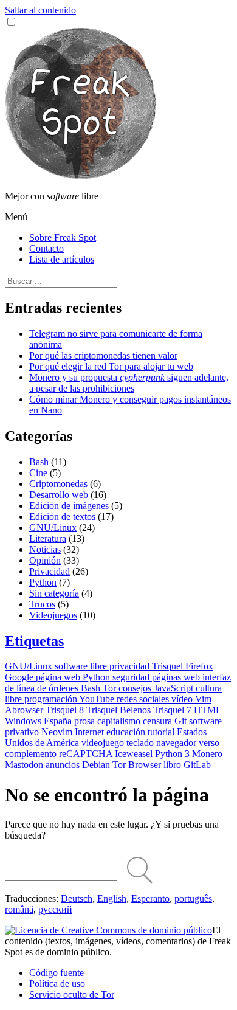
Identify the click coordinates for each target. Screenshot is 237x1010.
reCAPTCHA (87, 754)
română (19, 909)
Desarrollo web (58, 494)
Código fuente (56, 972)
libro (173, 764)
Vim (203, 699)
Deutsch (76, 898)
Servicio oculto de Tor (71, 994)
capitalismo (120, 721)
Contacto (46, 248)
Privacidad (49, 571)
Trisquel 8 (66, 710)
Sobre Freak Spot (62, 237)
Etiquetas (34, 641)
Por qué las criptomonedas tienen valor (103, 355)
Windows (24, 721)
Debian (97, 764)
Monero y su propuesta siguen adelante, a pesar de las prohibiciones (128, 382)
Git (181, 721)
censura (158, 721)
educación (127, 732)
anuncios (64, 764)
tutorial (162, 732)
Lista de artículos (61, 259)
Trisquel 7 (173, 710)
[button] (11, 22)
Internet (90, 732)
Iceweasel (135, 754)
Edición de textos (62, 516)
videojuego (103, 743)
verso (209, 743)
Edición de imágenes (69, 505)
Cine (38, 473)
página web (59, 677)
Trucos (42, 604)
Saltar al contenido (40, 10)
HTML (208, 710)
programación (51, 699)
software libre (82, 666)
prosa (85, 721)
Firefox (199, 666)
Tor (110, 688)
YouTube (98, 699)
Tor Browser (137, 764)
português (193, 898)
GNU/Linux (53, 527)
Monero (207, 754)
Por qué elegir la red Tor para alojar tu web (111, 366)
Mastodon (25, 764)
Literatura (47, 538)
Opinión (45, 560)
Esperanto (150, 898)
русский (55, 909)
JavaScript (175, 688)
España (59, 721)
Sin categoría (54, 593)
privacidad (130, 666)
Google (20, 677)
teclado (141, 743)
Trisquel (168, 666)
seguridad (132, 677)
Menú (16, 217)
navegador (177, 743)
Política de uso (57, 983)
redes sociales (144, 699)
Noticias (45, 549)
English (111, 898)
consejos (136, 688)
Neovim (58, 732)
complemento (32, 754)
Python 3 (173, 754)
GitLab (197, 764)
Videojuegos (53, 615)
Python (43, 582)
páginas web (177, 677)
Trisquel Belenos (119, 710)
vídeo (183, 699)
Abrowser (25, 710)
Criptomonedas (58, 484)
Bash (39, 462)
